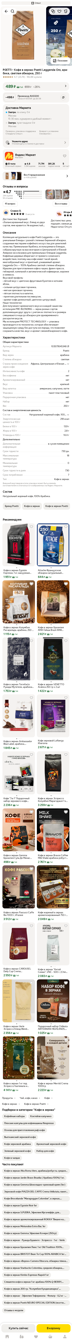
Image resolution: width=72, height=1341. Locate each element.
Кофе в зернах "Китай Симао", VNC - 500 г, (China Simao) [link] (52, 970)
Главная (7, 1336)
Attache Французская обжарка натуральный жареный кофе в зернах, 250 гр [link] (53, 571)
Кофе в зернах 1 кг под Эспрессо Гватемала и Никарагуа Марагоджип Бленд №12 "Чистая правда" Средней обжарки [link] (18, 1084)
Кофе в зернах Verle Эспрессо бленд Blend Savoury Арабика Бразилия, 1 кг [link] (18, 1027)
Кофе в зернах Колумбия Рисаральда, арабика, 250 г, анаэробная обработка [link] (18, 628)
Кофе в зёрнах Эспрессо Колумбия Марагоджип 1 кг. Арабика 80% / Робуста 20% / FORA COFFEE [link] (53, 799)
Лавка (21, 1336)
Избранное (36, 1336)
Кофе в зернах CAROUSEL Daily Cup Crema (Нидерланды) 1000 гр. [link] (17, 970)
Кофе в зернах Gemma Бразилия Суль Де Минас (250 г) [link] (16, 856)
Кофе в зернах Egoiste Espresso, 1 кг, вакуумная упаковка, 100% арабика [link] (16, 571)
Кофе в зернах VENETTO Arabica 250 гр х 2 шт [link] (51, 685)
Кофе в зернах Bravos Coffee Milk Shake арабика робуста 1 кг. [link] (53, 856)
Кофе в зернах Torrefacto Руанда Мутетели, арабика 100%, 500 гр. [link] (17, 685)
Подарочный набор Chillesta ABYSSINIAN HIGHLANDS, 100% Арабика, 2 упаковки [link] (53, 1027)
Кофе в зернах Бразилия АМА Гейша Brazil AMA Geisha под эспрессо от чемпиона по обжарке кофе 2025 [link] (52, 628)
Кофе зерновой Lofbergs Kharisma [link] (51, 742)
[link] (14, 1116)
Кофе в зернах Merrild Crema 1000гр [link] (53, 1084)
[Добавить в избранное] (59, 11)
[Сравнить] (53, 11)
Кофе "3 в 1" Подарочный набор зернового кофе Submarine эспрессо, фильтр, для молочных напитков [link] (18, 799)
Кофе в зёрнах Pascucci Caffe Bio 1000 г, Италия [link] (18, 913)
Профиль (65, 1336)
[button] (36, 3)
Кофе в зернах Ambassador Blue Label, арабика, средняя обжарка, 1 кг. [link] (17, 742)
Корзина (50, 1336)
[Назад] (6, 11)
